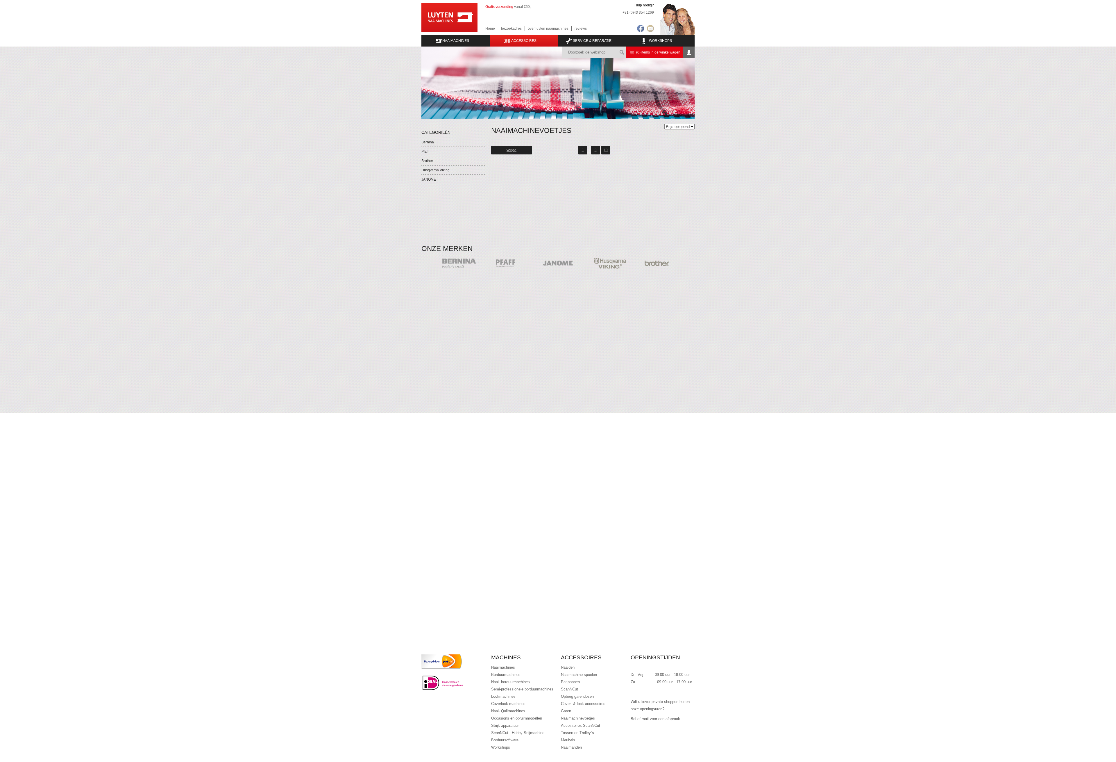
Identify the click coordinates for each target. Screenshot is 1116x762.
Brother (427, 161)
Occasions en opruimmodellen (516, 718)
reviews (581, 28)
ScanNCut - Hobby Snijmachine (517, 733)
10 (606, 150)
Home (490, 28)
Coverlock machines (508, 704)
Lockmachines (503, 696)
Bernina (427, 142)
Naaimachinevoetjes (578, 718)
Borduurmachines (506, 674)
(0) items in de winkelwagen (658, 52)
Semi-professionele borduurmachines (522, 689)
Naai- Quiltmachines (508, 711)
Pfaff (424, 151)
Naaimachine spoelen (579, 674)
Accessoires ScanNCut (580, 725)
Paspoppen (570, 682)
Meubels (568, 740)
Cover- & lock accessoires (583, 704)
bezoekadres (511, 28)
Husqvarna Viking (435, 170)
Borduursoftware (504, 740)
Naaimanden (571, 747)
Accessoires (523, 41)
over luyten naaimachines (548, 28)
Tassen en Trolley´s (577, 733)
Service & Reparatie (592, 41)
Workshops (660, 41)
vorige (511, 150)
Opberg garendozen (577, 696)
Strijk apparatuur (505, 725)
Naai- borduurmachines (510, 682)
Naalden (568, 667)
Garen (566, 711)
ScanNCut (569, 689)
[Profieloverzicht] (689, 52)
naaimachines (455, 41)
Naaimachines (503, 667)
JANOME (428, 179)
